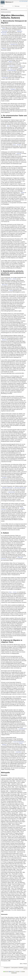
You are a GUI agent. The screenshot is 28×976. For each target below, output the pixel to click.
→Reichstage (4, 77)
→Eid (10, 68)
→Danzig (10, 290)
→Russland (4, 339)
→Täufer (3, 28)
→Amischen (4, 34)
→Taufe (20, 67)
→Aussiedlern (18, 752)
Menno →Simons (12, 278)
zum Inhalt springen (23, 1)
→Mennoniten (4, 31)
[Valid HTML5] (16, 971)
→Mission (3, 48)
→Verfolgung (13, 89)
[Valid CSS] (22, 971)
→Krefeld (22, 192)
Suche (13, 6)
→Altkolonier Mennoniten (7, 487)
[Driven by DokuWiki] (14, 972)
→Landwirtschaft (21, 728)
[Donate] (5, 971)
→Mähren (10, 61)
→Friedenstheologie (11, 70)
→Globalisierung (13, 44)
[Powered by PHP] (11, 971)
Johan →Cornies (13, 592)
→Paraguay (4, 477)
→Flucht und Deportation (18, 741)
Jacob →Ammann (17, 144)
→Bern (7, 125)
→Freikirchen (11, 66)
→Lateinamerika (11, 492)
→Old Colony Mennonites (19, 487)
